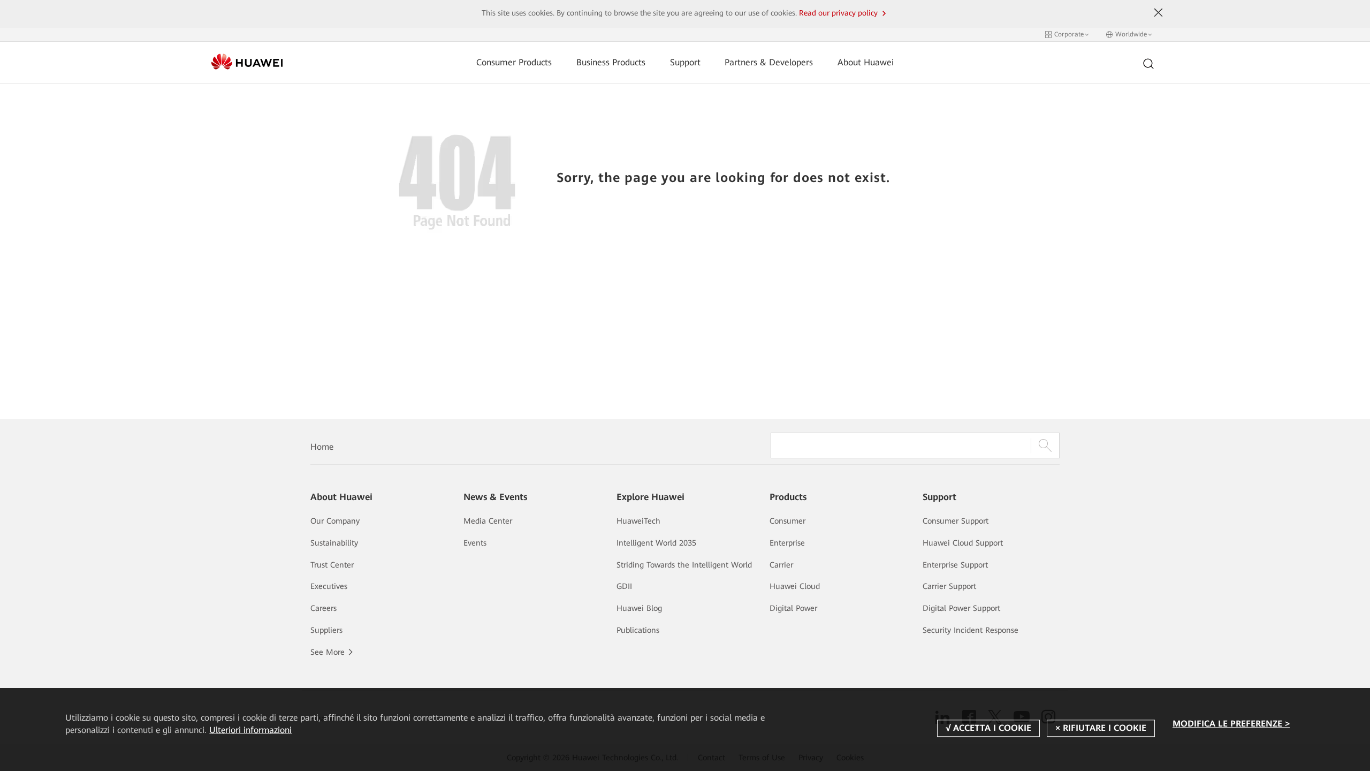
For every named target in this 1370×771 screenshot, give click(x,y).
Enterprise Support (955, 565)
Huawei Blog (639, 608)
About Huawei (866, 62)
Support (685, 62)
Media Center (487, 521)
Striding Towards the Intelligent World (684, 565)
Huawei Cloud (795, 586)
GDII (624, 586)
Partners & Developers (769, 62)
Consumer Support (955, 521)
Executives (328, 586)
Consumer (787, 521)
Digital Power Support (961, 608)
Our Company (335, 521)
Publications (637, 630)
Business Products (610, 62)
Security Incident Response (970, 630)
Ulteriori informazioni (250, 730)
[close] (1159, 13)
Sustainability (334, 543)
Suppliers (326, 630)
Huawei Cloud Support (963, 543)
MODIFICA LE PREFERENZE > (1231, 724)
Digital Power (793, 608)
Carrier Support (949, 586)
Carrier (781, 565)
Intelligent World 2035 (656, 543)
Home (321, 447)
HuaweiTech (638, 521)
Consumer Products (514, 62)
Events (474, 543)
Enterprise (787, 543)
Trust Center (332, 565)
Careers (323, 608)
